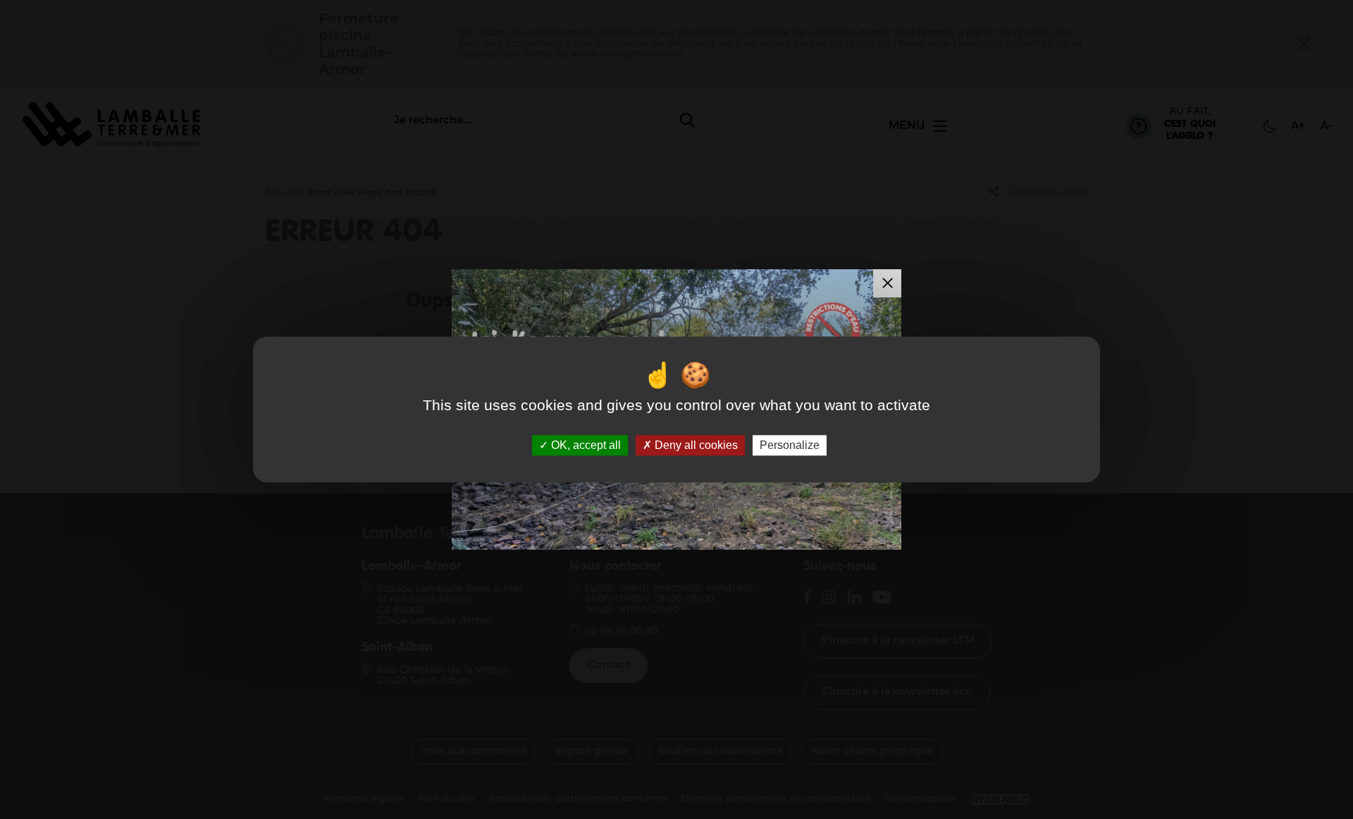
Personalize (790, 445)
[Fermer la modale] (887, 283)
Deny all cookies (695, 445)
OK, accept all (584, 445)
